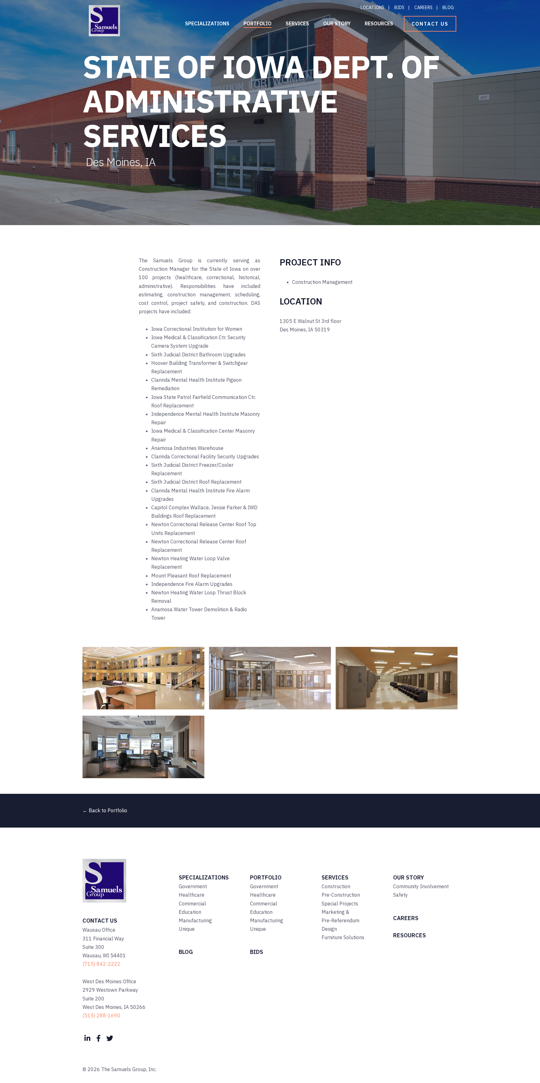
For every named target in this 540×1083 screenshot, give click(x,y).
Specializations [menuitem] (207, 23)
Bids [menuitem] (399, 7)
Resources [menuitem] (379, 23)
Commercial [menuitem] (192, 903)
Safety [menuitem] (400, 895)
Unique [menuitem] (187, 929)
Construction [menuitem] (336, 886)
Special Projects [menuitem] (340, 903)
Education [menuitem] (190, 912)
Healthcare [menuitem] (191, 895)
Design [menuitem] (329, 929)
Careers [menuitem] (423, 7)
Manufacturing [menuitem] (195, 920)
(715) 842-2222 (101, 964)
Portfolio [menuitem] (257, 23)
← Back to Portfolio (104, 810)
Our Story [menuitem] (337, 23)
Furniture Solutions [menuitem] (343, 937)
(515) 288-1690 (101, 1015)
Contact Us (430, 24)
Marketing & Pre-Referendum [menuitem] (340, 916)
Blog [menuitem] (448, 7)
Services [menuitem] (297, 23)
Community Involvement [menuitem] (421, 886)
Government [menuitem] (193, 886)
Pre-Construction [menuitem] (341, 895)
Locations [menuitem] (372, 7)
